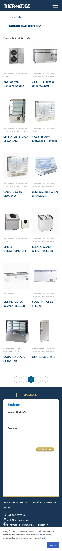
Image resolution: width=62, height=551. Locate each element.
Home (10, 17)
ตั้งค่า (43, 538)
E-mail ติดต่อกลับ (18, 413)
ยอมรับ (53, 545)
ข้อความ (13, 428)
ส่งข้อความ (45, 449)
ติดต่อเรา (38, 535)
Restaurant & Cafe (47, 76)
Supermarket (9, 73)
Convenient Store (11, 348)
